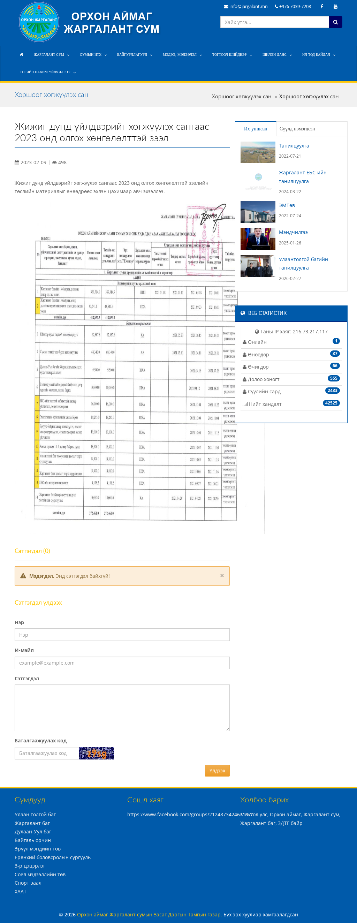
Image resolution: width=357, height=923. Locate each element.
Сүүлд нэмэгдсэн (297, 128)
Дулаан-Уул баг (33, 831)
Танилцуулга (294, 145)
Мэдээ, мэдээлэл (180, 54)
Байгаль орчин (33, 840)
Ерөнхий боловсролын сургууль (53, 857)
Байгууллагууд (132, 54)
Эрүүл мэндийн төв (38, 848)
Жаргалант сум (49, 54)
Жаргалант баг (32, 823)
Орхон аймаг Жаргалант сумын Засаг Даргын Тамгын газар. (150, 914)
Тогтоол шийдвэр (229, 54)
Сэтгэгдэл (27, 678)
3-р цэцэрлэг (30, 865)
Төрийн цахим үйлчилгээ (45, 72)
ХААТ (20, 891)
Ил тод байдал (316, 54)
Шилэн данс (275, 54)
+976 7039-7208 (294, 6)
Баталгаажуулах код (41, 740)
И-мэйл (24, 650)
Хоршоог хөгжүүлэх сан (242, 96)
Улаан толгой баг (35, 814)
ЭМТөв (287, 205)
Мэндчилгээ (293, 232)
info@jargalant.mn (248, 6)
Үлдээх (217, 770)
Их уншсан (255, 128)
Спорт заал (28, 882)
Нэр (19, 622)
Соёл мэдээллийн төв (40, 874)
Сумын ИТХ (90, 54)
